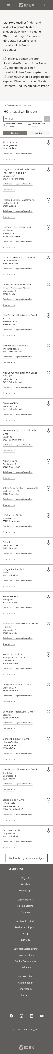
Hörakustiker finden (25, 921)
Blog (25, 933)
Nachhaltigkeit (25, 982)
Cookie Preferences (25, 961)
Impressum (25, 988)
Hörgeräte (25, 878)
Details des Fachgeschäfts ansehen (18, 153)
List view (14, 133)
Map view (38, 133)
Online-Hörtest (25, 899)
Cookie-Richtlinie (25, 955)
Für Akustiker (25, 976)
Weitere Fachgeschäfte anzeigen (26, 858)
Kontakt (25, 939)
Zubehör (25, 884)
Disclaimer (25, 967)
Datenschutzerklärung (25, 948)
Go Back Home (15, 868)
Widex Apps (25, 890)
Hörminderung (25, 905)
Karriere (25, 995)
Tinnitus (25, 912)
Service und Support (25, 927)
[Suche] (44, 5)
